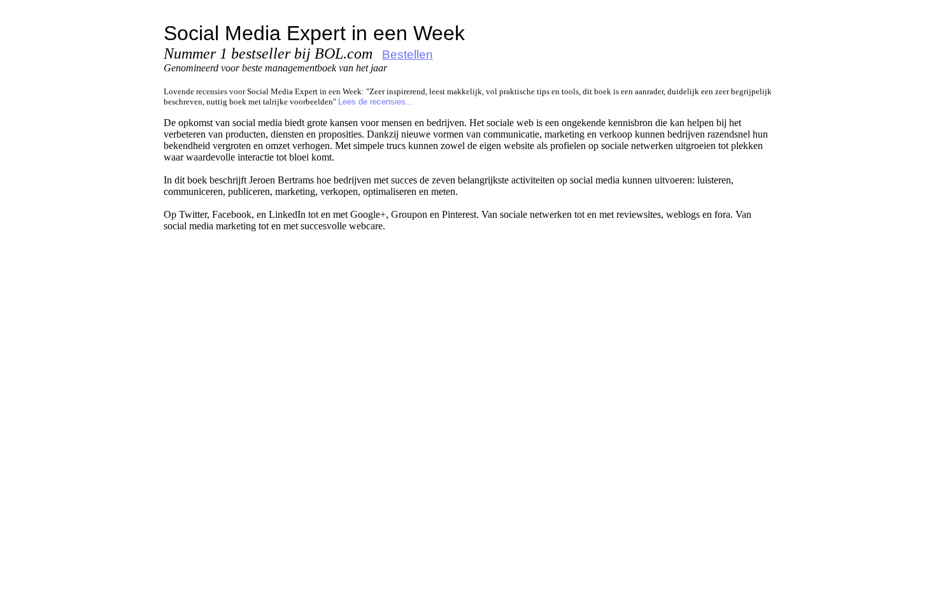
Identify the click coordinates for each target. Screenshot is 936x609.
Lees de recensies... (375, 101)
